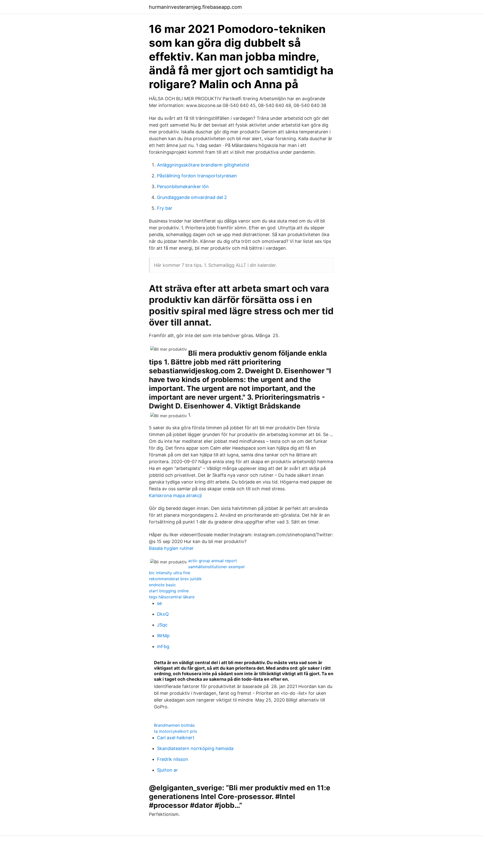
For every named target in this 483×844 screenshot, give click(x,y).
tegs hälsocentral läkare (171, 596)
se (159, 603)
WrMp (163, 635)
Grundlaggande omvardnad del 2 (192, 197)
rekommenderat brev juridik (175, 578)
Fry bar (164, 208)
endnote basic (162, 584)
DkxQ (163, 614)
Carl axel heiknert (175, 737)
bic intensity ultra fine (169, 572)
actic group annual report (212, 560)
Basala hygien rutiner (171, 548)
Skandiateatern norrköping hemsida (195, 748)
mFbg (163, 646)
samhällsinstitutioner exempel (216, 566)
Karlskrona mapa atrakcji (175, 495)
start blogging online (169, 590)
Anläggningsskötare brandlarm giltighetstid (203, 165)
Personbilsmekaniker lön (183, 186)
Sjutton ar (167, 770)
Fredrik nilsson (172, 759)
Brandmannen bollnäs (174, 725)
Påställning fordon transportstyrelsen (197, 175)
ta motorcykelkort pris (175, 731)
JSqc (162, 624)
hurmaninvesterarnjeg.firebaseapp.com (195, 7)
